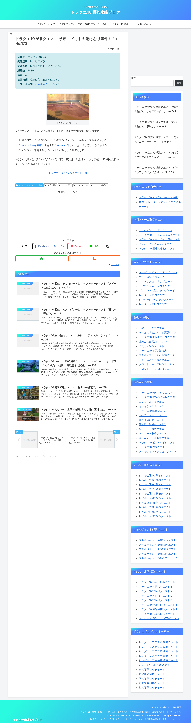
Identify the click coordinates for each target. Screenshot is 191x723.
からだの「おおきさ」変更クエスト (159, 332)
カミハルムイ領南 (32, 145)
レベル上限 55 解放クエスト (155, 475)
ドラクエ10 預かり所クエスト (156, 392)
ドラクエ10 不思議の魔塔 (153, 350)
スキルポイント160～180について (158, 558)
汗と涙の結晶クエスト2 (152, 424)
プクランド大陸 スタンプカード (157, 290)
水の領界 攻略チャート (152, 683)
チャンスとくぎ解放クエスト (155, 359)
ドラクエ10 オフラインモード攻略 (158, 197)
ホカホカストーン (45, 84)
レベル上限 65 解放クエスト (155, 484)
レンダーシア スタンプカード (155, 295)
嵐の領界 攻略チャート (152, 687)
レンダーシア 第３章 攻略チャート (158, 651)
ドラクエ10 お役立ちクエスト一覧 (68, 172)
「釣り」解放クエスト (151, 346)
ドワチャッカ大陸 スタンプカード (158, 286)
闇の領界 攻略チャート (152, 678)
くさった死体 (61, 145)
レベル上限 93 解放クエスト (155, 511)
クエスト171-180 (82, 185)
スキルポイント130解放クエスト (157, 544)
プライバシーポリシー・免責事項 (166, 707)
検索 (133, 77)
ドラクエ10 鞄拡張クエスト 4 (155, 600)
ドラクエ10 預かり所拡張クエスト (158, 582)
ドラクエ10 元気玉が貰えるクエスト (159, 234)
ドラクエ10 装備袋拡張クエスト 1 (158, 604)
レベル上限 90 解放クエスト (155, 507)
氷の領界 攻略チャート (152, 673)
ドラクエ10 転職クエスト (153, 410)
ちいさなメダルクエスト (153, 406)
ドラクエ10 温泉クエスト (153, 447)
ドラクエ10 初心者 (100, 185)
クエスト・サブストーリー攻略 (30, 185)
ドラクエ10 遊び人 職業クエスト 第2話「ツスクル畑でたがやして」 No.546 (156, 154)
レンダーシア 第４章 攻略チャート (158, 655)
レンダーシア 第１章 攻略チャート (158, 642)
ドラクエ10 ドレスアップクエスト (158, 337)
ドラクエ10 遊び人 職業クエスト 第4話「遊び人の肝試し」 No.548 (156, 124)
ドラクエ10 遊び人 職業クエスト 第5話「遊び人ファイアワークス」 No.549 (156, 109)
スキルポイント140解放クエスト (157, 549)
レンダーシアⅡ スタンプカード (156, 299)
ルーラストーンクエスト (153, 415)
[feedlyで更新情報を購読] (41, 258)
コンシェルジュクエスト (153, 401)
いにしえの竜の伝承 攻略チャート (158, 664)
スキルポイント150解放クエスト (157, 553)
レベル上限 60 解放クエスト (155, 480)
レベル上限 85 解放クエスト (155, 502)
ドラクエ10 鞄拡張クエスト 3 (155, 595)
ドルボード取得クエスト (153, 433)
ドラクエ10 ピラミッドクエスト (157, 442)
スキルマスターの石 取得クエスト (158, 355)
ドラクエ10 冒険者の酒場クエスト (158, 397)
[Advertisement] (67, 214)
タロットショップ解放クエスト (156, 364)
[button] (111, 246)
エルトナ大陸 (66, 185)
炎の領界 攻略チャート (152, 669)
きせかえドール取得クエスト (155, 438)
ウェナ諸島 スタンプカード (154, 276)
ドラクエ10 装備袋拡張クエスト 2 (158, 609)
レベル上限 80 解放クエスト (155, 498)
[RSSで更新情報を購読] (94, 258)
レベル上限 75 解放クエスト (155, 493)
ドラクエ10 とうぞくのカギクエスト (159, 239)
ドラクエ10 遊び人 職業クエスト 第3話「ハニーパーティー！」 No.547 (156, 139)
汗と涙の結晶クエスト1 (152, 419)
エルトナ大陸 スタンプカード (155, 281)
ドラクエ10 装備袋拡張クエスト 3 (158, 613)
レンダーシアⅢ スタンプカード (156, 304)
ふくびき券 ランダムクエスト (155, 230)
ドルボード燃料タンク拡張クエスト (159, 618)
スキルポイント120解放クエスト (157, 540)
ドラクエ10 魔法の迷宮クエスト (157, 248)
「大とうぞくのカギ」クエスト (156, 244)
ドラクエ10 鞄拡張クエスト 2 (155, 591)
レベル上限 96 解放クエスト (155, 516)
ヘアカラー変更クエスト (153, 328)
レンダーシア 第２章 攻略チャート (158, 646)
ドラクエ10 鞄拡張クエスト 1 (155, 586)
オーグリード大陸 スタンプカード (158, 272)
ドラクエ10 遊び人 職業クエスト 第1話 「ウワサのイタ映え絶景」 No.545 (156, 170)
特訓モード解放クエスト (153, 428)
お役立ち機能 (51, 185)
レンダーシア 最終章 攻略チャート (158, 660)
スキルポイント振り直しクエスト (158, 451)
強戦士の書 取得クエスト (153, 341)
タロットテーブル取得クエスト (156, 368)
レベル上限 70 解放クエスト (155, 489)
